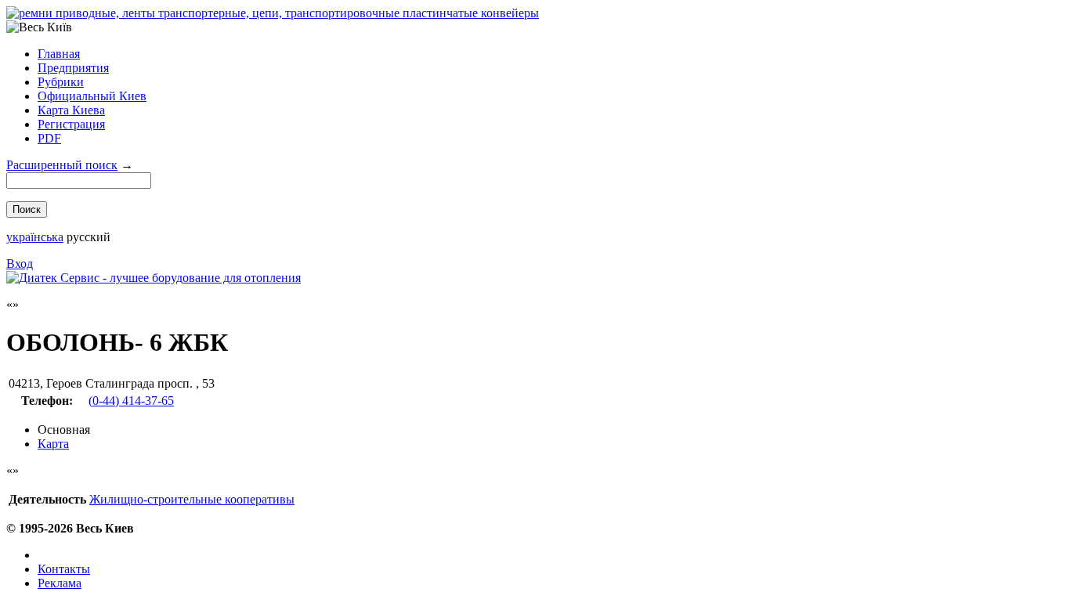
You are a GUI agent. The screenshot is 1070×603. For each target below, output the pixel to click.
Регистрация (71, 124)
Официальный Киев (92, 96)
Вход (19, 263)
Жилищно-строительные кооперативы (192, 499)
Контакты (64, 569)
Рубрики (61, 81)
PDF (49, 138)
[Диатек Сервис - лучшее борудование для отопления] (153, 277)
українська (34, 237)
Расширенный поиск (61, 165)
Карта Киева (71, 110)
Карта (53, 443)
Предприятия (73, 67)
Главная (59, 53)
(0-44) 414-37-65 (131, 400)
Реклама (59, 583)
